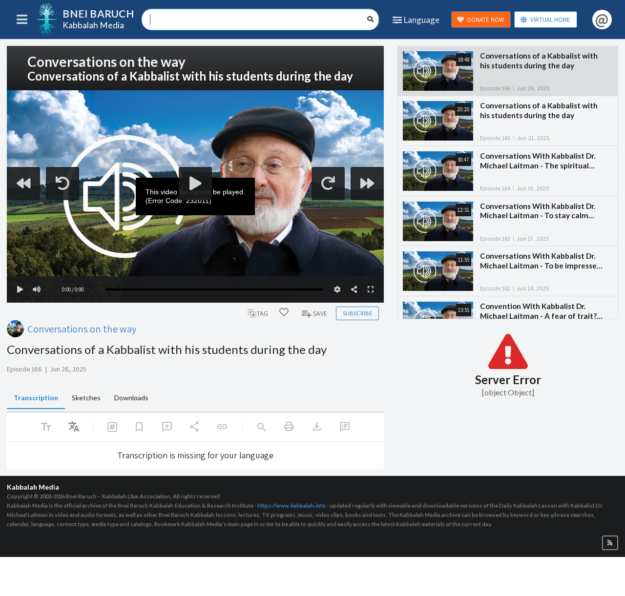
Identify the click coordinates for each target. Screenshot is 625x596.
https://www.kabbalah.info (291, 505)
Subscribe (357, 313)
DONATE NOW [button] (485, 20)
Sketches (86, 397)
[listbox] (73, 427)
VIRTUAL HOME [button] (550, 20)
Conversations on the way (81, 328)
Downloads (131, 397)
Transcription (36, 397)
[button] (610, 543)
